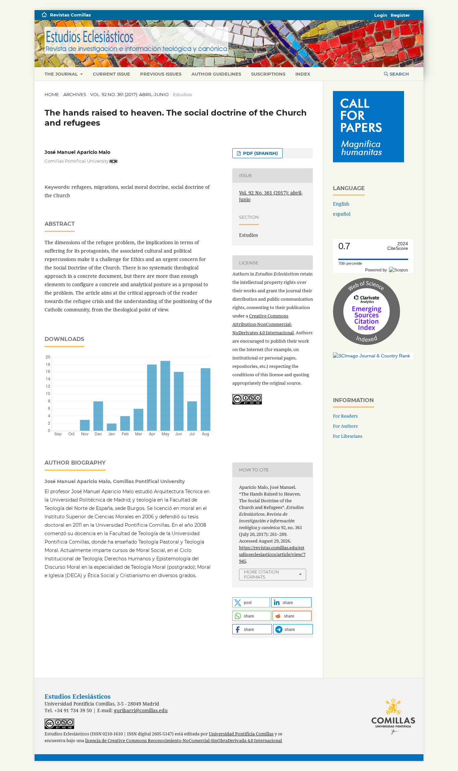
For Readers (345, 416)
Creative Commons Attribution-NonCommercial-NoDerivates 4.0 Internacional (263, 324)
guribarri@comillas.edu (141, 710)
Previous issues (160, 74)
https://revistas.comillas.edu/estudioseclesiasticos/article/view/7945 (272, 554)
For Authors (345, 426)
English (341, 204)
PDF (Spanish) (260, 153)
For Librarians (347, 436)
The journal (62, 74)
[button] (251, 602)
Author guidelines (216, 74)
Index (302, 74)
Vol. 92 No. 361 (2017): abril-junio (129, 94)
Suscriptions (268, 74)
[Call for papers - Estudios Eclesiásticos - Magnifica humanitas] (368, 160)
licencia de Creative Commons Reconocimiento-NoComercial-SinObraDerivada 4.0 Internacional (183, 740)
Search (398, 74)
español (341, 214)
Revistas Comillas (70, 14)
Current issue (111, 74)
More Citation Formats (261, 574)
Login (380, 15)
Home (52, 94)
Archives (74, 94)
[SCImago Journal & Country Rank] (371, 355)
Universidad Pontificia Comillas (241, 734)
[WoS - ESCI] (366, 343)
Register (400, 15)
